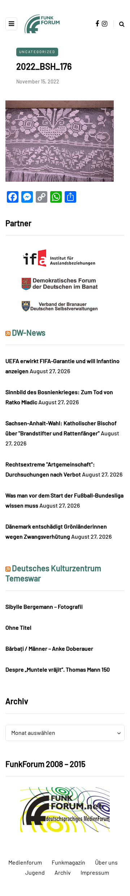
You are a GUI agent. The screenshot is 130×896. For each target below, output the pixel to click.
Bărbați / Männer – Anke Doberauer (49, 648)
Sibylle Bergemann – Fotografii (44, 606)
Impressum (95, 872)
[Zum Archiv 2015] (65, 808)
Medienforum (25, 862)
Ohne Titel (18, 627)
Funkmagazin (68, 862)
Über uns (106, 862)
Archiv (63, 872)
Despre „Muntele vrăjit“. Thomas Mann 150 (57, 669)
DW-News (29, 332)
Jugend (35, 872)
